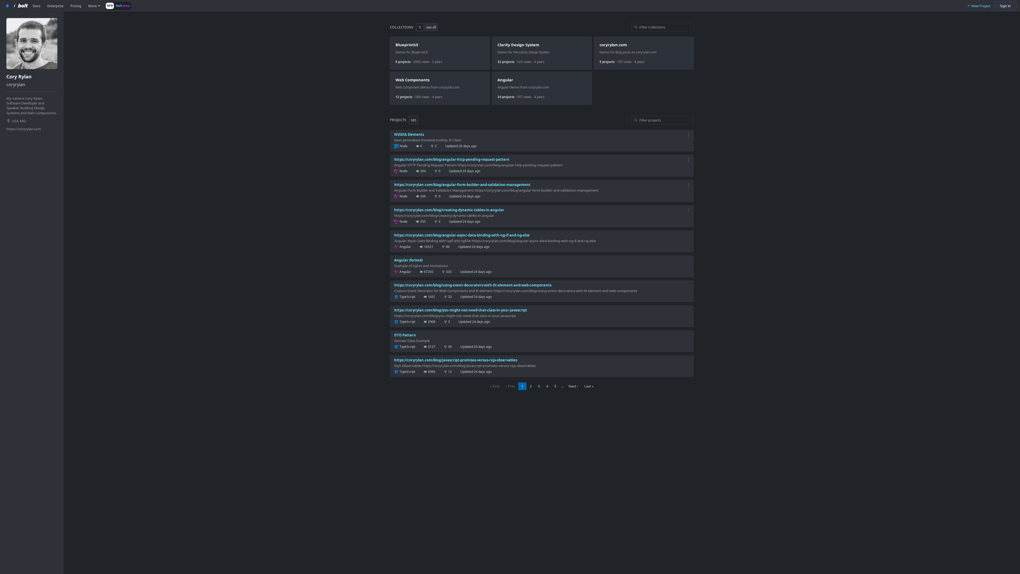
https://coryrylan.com (23, 128)
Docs (36, 5)
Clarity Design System (518, 44)
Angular (505, 79)
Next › (573, 386)
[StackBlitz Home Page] (7, 6)
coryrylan (15, 84)
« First (495, 386)
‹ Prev (510, 386)
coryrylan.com (613, 44)
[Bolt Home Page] (22, 6)
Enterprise (55, 5)
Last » (589, 386)
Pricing (75, 5)
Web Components (413, 79)
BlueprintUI (407, 44)
